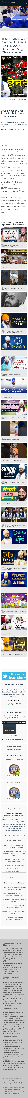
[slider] (24, 722)
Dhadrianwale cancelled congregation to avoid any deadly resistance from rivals (14, 853)
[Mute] (20, 722)
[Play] (3, 722)
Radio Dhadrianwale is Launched (14, 865)
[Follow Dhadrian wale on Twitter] (15, 1075)
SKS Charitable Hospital (12, 1033)
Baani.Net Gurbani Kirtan (12, 1093)
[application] (14, 722)
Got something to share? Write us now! (14, 835)
